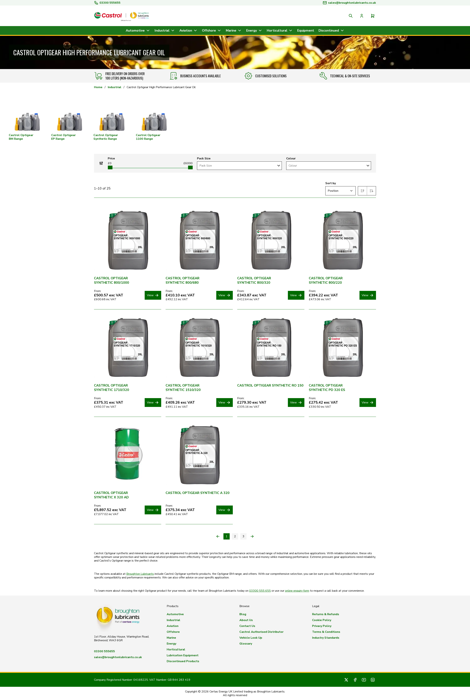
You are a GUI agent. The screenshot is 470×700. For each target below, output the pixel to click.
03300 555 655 (260, 591)
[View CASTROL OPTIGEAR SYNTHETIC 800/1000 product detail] (127, 240)
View (150, 295)
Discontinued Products (183, 661)
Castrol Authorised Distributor (261, 632)
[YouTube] (364, 679)
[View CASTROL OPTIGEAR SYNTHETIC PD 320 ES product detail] (342, 347)
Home (98, 87)
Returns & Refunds (325, 614)
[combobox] (236, 166)
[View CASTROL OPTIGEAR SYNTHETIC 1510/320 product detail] (199, 347)
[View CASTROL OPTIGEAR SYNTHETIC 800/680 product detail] (199, 240)
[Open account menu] (361, 15)
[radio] (362, 190)
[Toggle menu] (278, 166)
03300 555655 (110, 3)
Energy (171, 643)
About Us (246, 620)
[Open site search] (350, 15)
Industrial (114, 87)
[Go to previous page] (218, 536)
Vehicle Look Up (250, 638)
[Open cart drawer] (372, 15)
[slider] (110, 167)
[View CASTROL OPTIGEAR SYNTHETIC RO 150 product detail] (270, 347)
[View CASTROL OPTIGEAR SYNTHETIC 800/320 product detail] (270, 240)
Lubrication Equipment (182, 655)
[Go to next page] (252, 536)
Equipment (305, 30)
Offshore (173, 632)
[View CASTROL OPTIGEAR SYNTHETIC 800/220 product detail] (342, 240)
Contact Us (247, 626)
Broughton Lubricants (140, 574)
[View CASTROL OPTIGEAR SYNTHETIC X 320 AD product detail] (127, 454)
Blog (242, 614)
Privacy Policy (321, 626)
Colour (291, 158)
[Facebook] (355, 679)
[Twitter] (346, 679)
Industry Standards (325, 638)
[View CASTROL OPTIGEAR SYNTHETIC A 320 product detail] (199, 454)
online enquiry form (297, 591)
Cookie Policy (321, 620)
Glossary (245, 643)
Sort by (330, 183)
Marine (171, 638)
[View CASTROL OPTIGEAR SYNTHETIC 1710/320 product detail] (127, 347)
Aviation (172, 626)
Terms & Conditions (326, 632)
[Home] (121, 16)
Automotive (175, 614)
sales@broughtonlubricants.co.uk (118, 657)
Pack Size (204, 158)
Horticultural (176, 649)
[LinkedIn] (372, 679)
